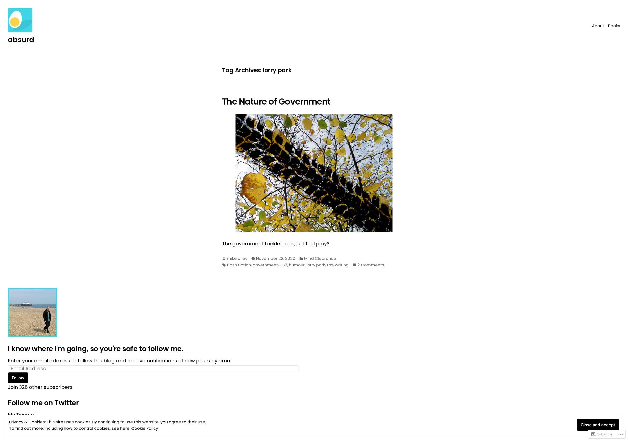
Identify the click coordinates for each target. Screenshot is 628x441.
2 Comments (370, 265)
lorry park (315, 265)
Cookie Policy (144, 428)
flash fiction (239, 265)
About (598, 26)
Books (614, 26)
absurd (21, 40)
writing (342, 265)
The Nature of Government (276, 101)
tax (330, 265)
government (265, 265)
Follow (18, 377)
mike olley (237, 258)
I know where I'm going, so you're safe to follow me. (95, 349)
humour (297, 265)
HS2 (283, 265)
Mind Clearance (320, 258)
